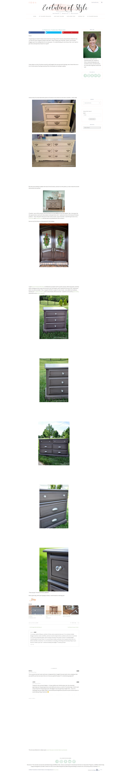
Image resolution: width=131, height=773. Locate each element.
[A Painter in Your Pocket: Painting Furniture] (36, 609)
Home (34, 16)
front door (31, 218)
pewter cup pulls (41, 293)
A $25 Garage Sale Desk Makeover (35, 627)
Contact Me (81, 16)
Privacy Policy (56, 769)
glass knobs (76, 291)
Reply (78, 670)
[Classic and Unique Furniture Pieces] (71, 609)
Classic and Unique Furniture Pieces (70, 615)
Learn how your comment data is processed (57, 750)
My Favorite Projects (45, 16)
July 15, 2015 (31, 622)
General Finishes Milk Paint (38, 286)
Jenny (37, 622)
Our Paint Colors (59, 16)
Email (84, 113)
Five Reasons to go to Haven (73, 627)
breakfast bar (39, 218)
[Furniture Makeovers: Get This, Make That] (54, 609)
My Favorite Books (92, 16)
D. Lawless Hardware (39, 291)
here (99, 766)
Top (101, 769)
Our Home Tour (71, 16)
